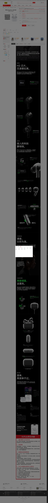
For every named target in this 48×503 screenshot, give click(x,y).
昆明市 (18, 246)
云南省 (16, 246)
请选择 (20, 246)
